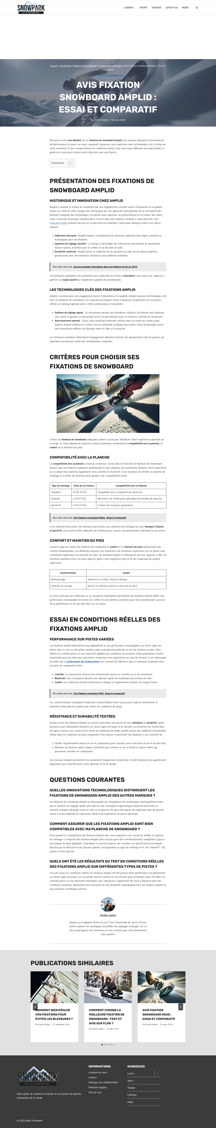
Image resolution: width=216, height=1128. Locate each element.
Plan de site (95, 1092)
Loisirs (130, 1073)
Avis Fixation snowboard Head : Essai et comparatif (158, 1014)
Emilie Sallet (101, 120)
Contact (93, 1077)
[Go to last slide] (35, 1006)
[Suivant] (180, 1006)
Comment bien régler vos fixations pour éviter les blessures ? (54, 1014)
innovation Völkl (58, 223)
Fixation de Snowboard (108, 75)
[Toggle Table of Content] (68, 163)
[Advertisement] (108, 37)
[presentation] (54, 987)
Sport (144, 7)
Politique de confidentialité (103, 1082)
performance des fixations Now (83, 661)
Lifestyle (171, 7)
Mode (185, 7)
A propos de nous (98, 1072)
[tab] (102, 1044)
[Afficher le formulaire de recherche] (197, 7)
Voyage (156, 7)
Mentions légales (98, 1087)
